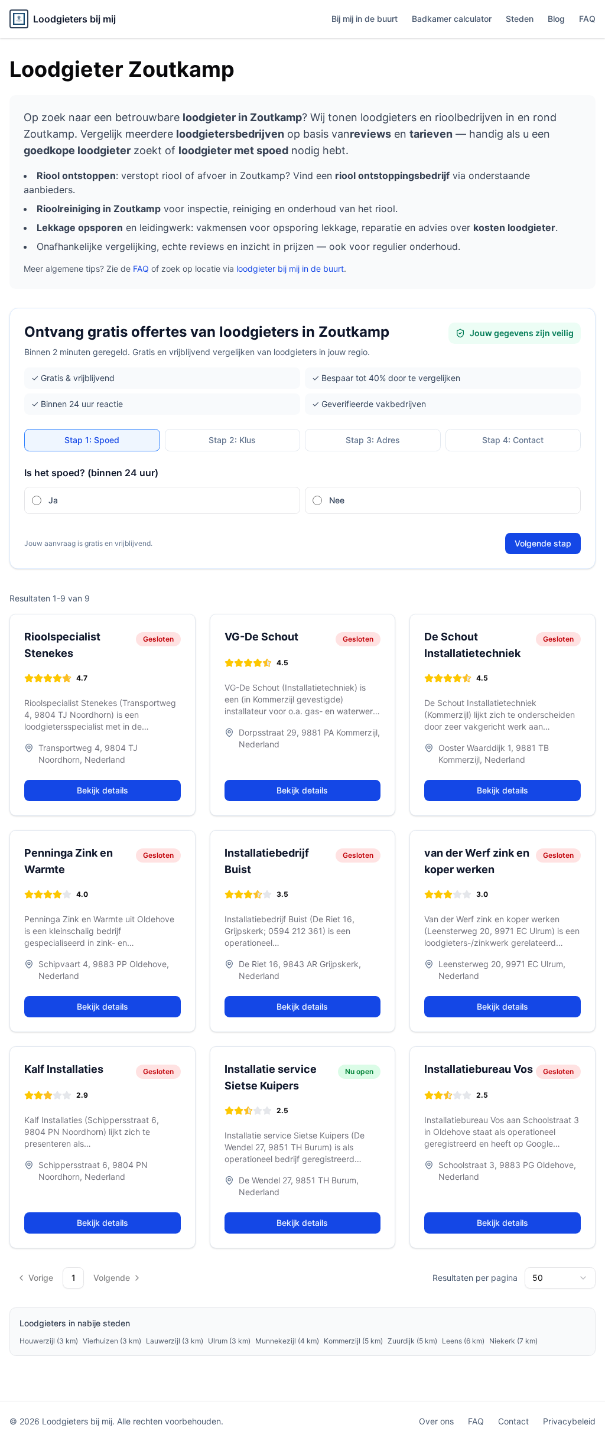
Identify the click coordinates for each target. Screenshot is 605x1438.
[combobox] (560, 1278)
